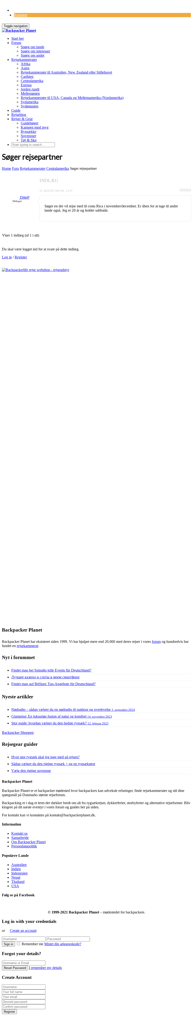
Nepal (15, 877)
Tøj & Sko (28, 140)
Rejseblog (18, 115)
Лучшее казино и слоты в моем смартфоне (45, 677)
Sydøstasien (29, 106)
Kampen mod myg (34, 127)
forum (156, 642)
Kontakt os (19, 833)
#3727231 (185, 189)
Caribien (27, 77)
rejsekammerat (27, 646)
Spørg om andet (32, 55)
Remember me (32, 944)
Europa (26, 85)
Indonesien (19, 873)
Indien (16, 869)
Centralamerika (32, 81)
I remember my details (45, 968)
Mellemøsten (30, 93)
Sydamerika (29, 102)
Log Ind (18, 10)
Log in (7, 257)
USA (15, 886)
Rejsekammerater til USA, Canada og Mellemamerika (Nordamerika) (72, 98)
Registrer (20, 15)
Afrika (25, 64)
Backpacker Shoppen (18, 733)
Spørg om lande (32, 47)
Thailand (17, 882)
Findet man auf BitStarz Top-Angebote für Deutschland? (53, 684)
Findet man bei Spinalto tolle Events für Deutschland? (51, 670)
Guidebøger (29, 123)
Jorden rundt (30, 89)
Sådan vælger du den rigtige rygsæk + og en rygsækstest (53, 764)
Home (6, 168)
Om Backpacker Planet (28, 842)
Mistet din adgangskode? (62, 944)
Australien (19, 865)
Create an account (23, 931)
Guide (15, 110)
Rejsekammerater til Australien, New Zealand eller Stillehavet (66, 72)
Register (21, 257)
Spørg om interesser (35, 51)
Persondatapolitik (24, 846)
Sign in (8, 944)
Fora (15, 168)
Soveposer (28, 136)
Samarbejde (20, 838)
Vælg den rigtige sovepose (31, 771)
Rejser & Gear (22, 119)
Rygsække (28, 132)
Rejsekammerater (24, 60)
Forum (16, 43)
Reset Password (15, 968)
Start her (17, 38)
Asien (25, 68)
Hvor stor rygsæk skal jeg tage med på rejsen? (45, 757)
